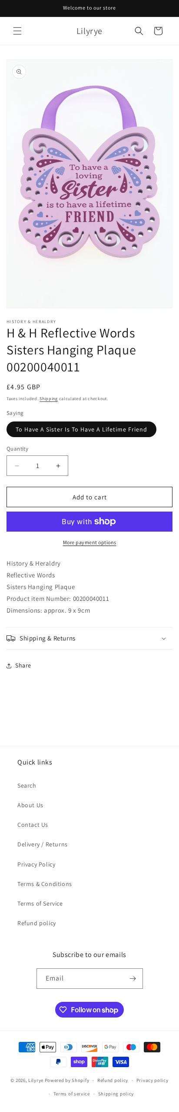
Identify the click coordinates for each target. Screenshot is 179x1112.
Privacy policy (152, 1080)
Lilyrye (35, 1080)
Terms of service (71, 1094)
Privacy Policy (36, 864)
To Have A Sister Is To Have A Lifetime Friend (81, 429)
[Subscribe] (133, 978)
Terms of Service (40, 903)
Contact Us (32, 825)
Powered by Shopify (67, 1080)
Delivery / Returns (42, 844)
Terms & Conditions (44, 884)
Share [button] (23, 665)
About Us (30, 805)
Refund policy (36, 923)
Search (26, 785)
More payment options (89, 542)
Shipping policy (116, 1094)
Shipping (49, 398)
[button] (17, 30)
